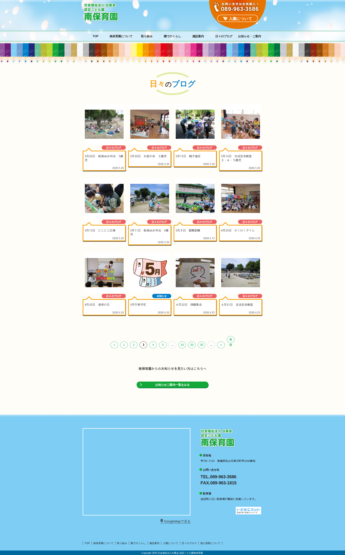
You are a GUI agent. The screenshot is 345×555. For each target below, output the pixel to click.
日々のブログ (224, 36)
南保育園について (121, 36)
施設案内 (198, 36)
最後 (230, 340)
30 (201, 344)
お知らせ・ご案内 (249, 36)
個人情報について (210, 543)
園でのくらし (172, 36)
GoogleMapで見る (177, 521)
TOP (95, 36)
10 (182, 344)
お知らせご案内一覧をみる (172, 384)
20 (192, 344)
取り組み (147, 36)
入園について (170, 543)
